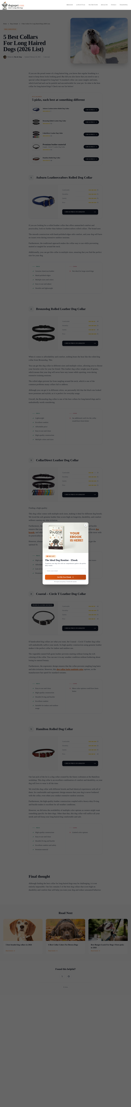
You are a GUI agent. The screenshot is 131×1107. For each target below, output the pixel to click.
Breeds (70, 5)
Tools (113, 5)
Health (104, 5)
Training (124, 5)
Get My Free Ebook (64, 577)
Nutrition (93, 5)
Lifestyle (80, 5)
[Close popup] (85, 525)
